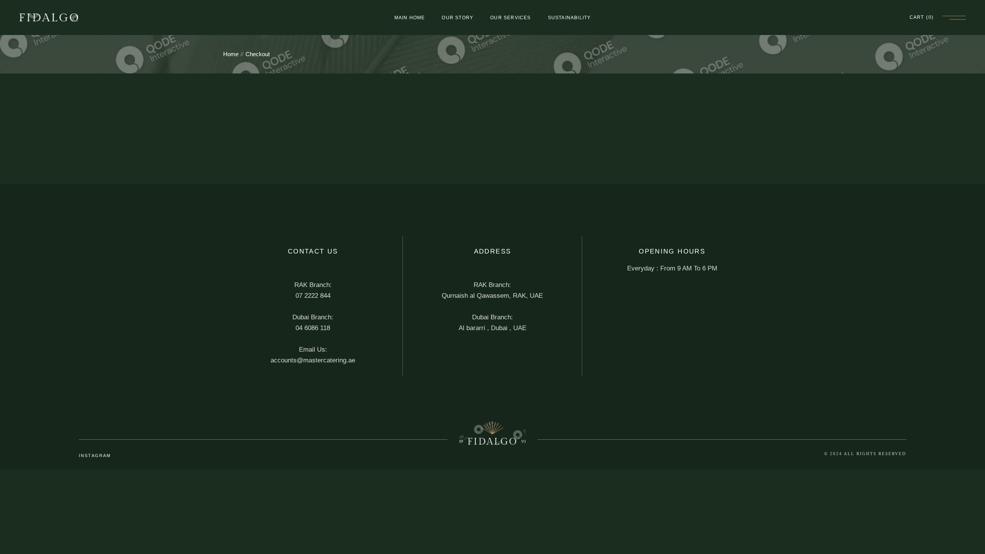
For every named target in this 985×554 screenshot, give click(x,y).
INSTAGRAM (95, 455)
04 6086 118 (313, 328)
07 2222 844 (313, 295)
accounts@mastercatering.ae (312, 360)
